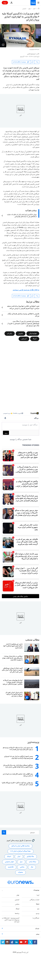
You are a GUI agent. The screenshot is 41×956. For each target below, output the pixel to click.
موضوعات (36, 890)
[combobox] (20, 832)
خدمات (37, 928)
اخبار (34, 9)
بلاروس (24, 9)
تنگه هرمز (11, 867)
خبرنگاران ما (36, 918)
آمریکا (35, 339)
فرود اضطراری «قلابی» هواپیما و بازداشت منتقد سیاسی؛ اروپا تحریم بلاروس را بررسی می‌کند (23, 307)
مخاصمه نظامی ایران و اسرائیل (20, 846)
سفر (38, 909)
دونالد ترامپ (32, 861)
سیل (21, 861)
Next (37, 904)
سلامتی (22, 867)
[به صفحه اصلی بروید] (33, 2)
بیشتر (37, 934)
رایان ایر (9, 333)
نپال (32, 867)
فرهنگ (17, 909)
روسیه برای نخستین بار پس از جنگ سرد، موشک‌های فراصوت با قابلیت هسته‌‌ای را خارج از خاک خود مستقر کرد (23, 323)
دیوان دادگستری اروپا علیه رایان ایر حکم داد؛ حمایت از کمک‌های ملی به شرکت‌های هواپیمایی (22, 216)
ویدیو (37, 913)
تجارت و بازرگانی (34, 899)
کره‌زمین (17, 899)
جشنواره (20, 872)
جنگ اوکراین (30, 856)
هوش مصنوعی (9, 861)
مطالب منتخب (32, 640)
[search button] (4, 832)
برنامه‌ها (17, 913)
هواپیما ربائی (33, 333)
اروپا (38, 895)
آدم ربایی (24, 339)
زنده (4, 3)
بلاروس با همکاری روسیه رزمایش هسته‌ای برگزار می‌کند (23, 315)
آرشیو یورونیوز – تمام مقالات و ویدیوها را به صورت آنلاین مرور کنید (10, 920)
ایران (18, 856)
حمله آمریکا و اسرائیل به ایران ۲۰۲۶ (20, 851)
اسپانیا (9, 856)
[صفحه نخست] (38, 9)
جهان (29, 9)
